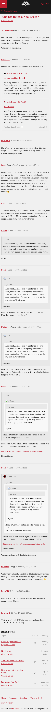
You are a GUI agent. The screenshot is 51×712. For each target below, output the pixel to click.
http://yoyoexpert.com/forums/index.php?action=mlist (22, 451)
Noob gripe (6, 651)
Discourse (15, 708)
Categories (13, 698)
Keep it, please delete (11, 641)
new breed (9, 106)
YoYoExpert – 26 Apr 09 (16, 102)
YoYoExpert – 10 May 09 (17, 73)
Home (3, 698)
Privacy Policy (7, 703)
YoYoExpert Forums (9, 11)
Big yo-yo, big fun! (10, 682)
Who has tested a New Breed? (20, 16)
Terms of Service (37, 698)
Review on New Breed (14, 78)
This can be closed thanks (12, 660)
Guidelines (23, 698)
